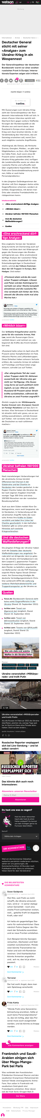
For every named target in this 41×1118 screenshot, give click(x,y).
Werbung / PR (18, 1108)
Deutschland (9, 668)
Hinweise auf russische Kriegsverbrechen (12, 530)
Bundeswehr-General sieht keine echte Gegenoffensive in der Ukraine (21, 602)
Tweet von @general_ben (15, 609)
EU (27, 665)
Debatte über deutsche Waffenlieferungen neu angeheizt (17, 552)
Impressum (34, 1108)
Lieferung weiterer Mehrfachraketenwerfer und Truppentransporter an (19, 584)
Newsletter (7, 1108)
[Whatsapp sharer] (9, 735)
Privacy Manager (29, 1111)
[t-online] (20, 103)
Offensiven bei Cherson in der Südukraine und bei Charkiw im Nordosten (16, 485)
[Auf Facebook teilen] (3, 735)
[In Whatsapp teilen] (6, 80)
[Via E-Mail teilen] (11, 80)
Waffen (34, 665)
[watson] (8, 2)
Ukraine (32, 668)
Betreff (5, 831)
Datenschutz (16, 1111)
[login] (3, 1115)
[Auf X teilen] (6, 735)
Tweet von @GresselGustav (15, 619)
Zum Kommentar (14, 972)
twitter (12, 320)
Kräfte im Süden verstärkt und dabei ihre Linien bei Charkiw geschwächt (17, 520)
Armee (17, 38)
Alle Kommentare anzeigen (20, 1045)
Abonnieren (20, 799)
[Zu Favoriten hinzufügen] (21, 80)
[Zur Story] (20, 1075)
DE (28, 2)
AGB (7, 1111)
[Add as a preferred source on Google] (30, 80)
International (7, 38)
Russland (21, 668)
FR (33, 2)
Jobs (26, 1108)
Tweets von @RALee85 (26, 627)
